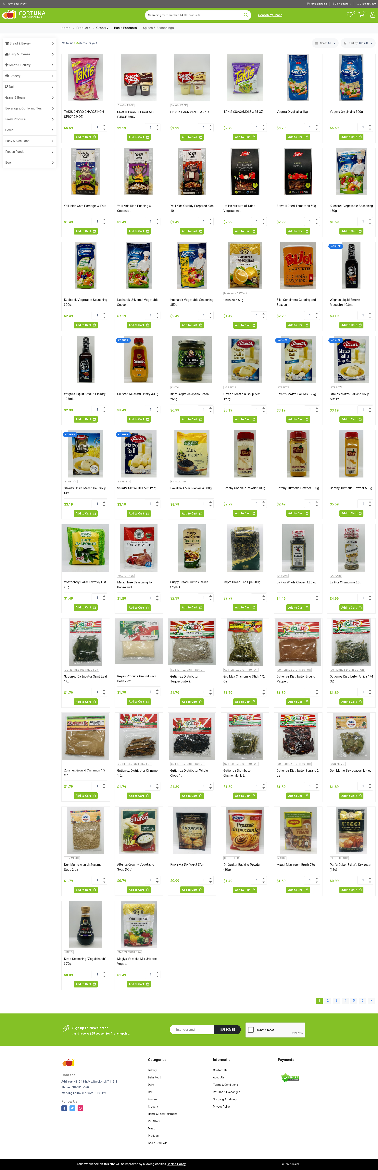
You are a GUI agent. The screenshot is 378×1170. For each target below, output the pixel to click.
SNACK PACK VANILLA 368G (190, 112)
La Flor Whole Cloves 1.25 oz (297, 582)
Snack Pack (126, 105)
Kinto (175, 387)
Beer (8, 162)
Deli (11, 87)
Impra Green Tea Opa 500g (241, 582)
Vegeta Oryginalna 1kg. (292, 112)
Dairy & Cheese (19, 54)
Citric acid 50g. (233, 300)
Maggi (281, 858)
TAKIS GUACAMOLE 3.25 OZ (243, 112)
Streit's (230, 387)
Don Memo (338, 764)
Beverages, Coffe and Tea (23, 108)
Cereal (9, 130)
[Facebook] (64, 1108)
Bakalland (178, 481)
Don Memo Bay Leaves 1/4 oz (351, 770)
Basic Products (126, 28)
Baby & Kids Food (17, 141)
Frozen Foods (14, 152)
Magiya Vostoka (235, 293)
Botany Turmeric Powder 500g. (351, 488)
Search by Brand (270, 15)
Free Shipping (319, 3)
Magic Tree (126, 575)
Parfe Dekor (339, 858)
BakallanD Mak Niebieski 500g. (191, 488)
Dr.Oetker (231, 858)
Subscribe (227, 1029)
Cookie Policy (176, 1164)
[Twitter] (72, 1108)
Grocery (102, 28)
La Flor (282, 575)
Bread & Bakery (20, 43)
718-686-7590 (368, 3)
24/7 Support (343, 3)
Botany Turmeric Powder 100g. (298, 488)
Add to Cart (84, 137)
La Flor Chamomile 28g (345, 582)
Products (83, 28)
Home (66, 28)
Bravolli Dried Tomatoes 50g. (297, 206)
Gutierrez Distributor (81, 669)
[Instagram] (80, 1108)
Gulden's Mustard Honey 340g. (138, 394)
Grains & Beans (15, 97)
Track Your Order (16, 3)
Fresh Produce (15, 119)
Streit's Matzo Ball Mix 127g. (297, 394)
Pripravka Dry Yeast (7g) (187, 864)
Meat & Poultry (19, 65)
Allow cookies (290, 1164)
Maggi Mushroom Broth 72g (296, 865)
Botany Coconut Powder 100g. (244, 488)
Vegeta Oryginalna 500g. (346, 112)
